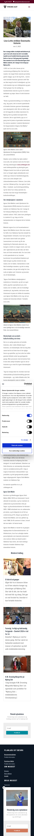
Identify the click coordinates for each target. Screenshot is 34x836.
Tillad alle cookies (17, 445)
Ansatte (6, 776)
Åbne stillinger (8, 774)
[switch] (29, 421)
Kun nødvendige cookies (17, 451)
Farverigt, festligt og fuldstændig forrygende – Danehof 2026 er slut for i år (16, 631)
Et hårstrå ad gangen (12, 579)
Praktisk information (9, 757)
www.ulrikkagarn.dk (23, 164)
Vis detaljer (24, 440)
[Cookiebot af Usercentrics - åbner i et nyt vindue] (24, 384)
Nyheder (6, 771)
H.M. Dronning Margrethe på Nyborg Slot (14, 678)
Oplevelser (7, 785)
